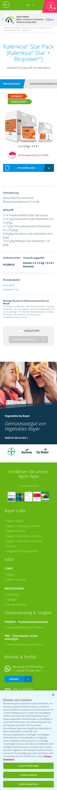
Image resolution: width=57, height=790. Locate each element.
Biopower (9, 285)
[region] (28, 740)
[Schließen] (2, 19)
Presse (11, 546)
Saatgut (12, 599)
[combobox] (28, 168)
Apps (10, 574)
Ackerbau (13, 594)
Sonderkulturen (17, 604)
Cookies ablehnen (28, 774)
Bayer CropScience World (23, 526)
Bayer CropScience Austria (24, 536)
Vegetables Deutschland (22, 551)
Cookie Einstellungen (28, 765)
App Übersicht (29, 486)
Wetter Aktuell (16, 579)
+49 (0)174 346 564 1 (28, 670)
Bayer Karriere (16, 531)
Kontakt (14, 679)
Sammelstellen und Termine (25, 627)
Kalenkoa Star (11, 289)
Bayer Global (15, 521)
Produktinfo (11, 83)
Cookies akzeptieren (28, 784)
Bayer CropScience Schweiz (24, 541)
